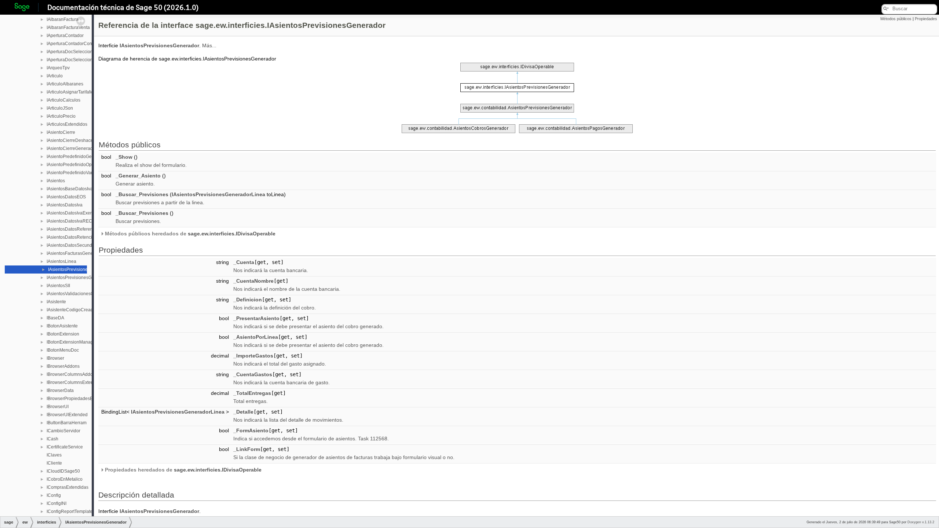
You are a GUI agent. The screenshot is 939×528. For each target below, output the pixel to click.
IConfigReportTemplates (71, 511)
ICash (52, 438)
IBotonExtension (63, 334)
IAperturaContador (65, 35)
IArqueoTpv (58, 67)
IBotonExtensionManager (72, 342)
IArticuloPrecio (61, 116)
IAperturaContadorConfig (72, 43)
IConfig (54, 495)
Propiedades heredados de (182, 470)
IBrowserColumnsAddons (72, 374)
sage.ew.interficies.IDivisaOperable (231, 233)
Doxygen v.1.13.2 (920, 522)
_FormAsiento (250, 430)
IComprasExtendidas (67, 487)
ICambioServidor (63, 430)
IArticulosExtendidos (67, 124)
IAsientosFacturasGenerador (75, 253)
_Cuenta (243, 262)
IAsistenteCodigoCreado (71, 309)
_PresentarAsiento (256, 318)
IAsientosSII (58, 285)
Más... (209, 45)
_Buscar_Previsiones (142, 194)
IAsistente (56, 301)
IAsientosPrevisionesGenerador (80, 269)
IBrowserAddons (63, 366)
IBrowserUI (58, 406)
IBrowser (55, 358)
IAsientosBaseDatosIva (70, 188)
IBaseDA (55, 317)
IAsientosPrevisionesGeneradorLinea (84, 277)
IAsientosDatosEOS (66, 196)
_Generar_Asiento (138, 176)
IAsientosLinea (61, 261)
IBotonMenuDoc (63, 350)
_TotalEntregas (252, 393)
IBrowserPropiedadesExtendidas (79, 398)
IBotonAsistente (62, 326)
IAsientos (56, 180)
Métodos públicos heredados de (189, 233)
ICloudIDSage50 (63, 471)
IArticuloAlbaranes (65, 84)
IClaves (54, 455)
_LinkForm (246, 449)
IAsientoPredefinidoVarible (73, 172)
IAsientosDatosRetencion (72, 237)
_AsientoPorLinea (255, 337)
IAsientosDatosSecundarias (74, 245)
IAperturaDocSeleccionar (72, 51)
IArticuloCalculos (63, 100)
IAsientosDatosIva (65, 205)
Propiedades (926, 18)
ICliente (54, 463)
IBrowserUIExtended (67, 414)
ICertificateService (65, 447)
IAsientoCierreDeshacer (71, 140)
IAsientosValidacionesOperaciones (81, 293)
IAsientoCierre (61, 132)
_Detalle (243, 412)
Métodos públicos (895, 18)
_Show (124, 157)
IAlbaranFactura (62, 19)
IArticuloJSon (60, 108)
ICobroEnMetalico (65, 479)
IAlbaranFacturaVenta (68, 27)
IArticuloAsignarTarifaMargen (76, 92)
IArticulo (55, 75)
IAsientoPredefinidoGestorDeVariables (85, 156)
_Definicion (247, 299)
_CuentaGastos (252, 374)
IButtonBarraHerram (67, 422)
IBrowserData (60, 390)
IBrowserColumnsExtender (73, 382)
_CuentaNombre (253, 281)
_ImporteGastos (253, 356)
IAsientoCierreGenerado (71, 148)
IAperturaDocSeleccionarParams (79, 59)
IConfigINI (56, 503)
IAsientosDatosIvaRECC (71, 221)
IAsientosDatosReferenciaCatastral (82, 229)
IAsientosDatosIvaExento (71, 213)
